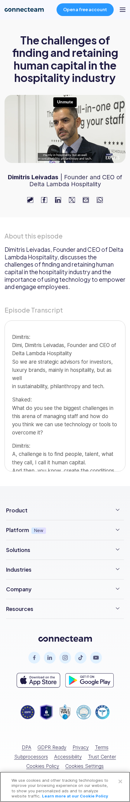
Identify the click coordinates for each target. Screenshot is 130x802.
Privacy (81, 747)
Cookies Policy (42, 766)
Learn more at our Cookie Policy (75, 796)
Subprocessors (31, 757)
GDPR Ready (52, 747)
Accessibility (68, 757)
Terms (102, 747)
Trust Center (102, 757)
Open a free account (85, 9)
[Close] (120, 781)
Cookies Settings (84, 766)
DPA (26, 747)
